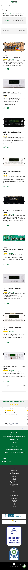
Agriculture (14, 476)
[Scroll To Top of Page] (2, 567)
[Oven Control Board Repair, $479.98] (14, 46)
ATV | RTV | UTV (14, 481)
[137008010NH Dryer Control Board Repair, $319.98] (14, 239)
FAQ (14, 503)
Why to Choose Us (14, 495)
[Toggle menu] (2, 2)
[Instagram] (10, 461)
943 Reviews (10, 253)
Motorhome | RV (14, 484)
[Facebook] (2, 461)
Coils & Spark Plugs (14, 486)
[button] (14, 30)
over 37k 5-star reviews (9, 13)
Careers (14, 501)
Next (24, 385)
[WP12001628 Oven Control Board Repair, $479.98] (14, 357)
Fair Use (14, 506)
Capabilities (14, 498)
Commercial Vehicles (14, 473)
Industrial (14, 478)
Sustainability (14, 500)
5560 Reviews (11, 59)
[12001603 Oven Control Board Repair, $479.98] (14, 122)
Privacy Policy (14, 504)
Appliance (14, 472)
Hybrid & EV (14, 482)
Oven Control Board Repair (11, 57)
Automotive (14, 470)
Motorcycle (14, 479)
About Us (14, 494)
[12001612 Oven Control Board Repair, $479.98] (14, 318)
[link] (14, 424)
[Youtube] (5, 461)
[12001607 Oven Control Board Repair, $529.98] (14, 83)
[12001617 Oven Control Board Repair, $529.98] (14, 279)
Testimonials (14, 497)
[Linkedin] (7, 461)
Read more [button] (9, 419)
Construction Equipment (14, 475)
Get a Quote (7, 20)
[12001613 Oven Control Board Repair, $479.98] (14, 162)
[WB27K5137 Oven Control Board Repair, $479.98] (14, 201)
